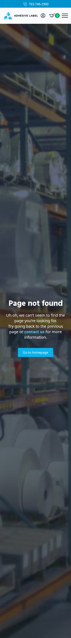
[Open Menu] (65, 15)
